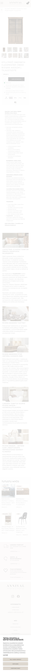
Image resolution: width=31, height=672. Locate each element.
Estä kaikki (15, 664)
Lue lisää (5, 655)
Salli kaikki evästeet (15, 659)
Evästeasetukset (15, 668)
